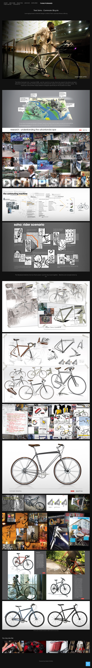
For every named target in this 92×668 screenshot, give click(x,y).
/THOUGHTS (16, 4)
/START (6, 3)
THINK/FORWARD (46, 3)
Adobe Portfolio (49, 661)
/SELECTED (20, 3)
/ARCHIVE (27, 3)
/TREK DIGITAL (8, 4)
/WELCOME (12, 3)
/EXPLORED (34, 3)
